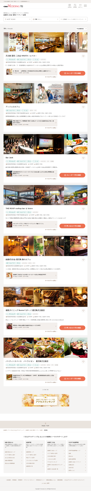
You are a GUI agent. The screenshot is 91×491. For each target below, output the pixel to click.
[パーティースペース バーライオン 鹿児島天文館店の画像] (45, 348)
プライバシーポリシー (29, 480)
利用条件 (20, 480)
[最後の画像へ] (84, 42)
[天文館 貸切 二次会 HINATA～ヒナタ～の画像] (45, 42)
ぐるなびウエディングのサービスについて (74, 480)
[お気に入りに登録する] (83, 56)
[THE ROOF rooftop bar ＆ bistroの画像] (45, 195)
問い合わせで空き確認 (74, 226)
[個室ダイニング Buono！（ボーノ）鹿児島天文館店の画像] (45, 297)
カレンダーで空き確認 (74, 73)
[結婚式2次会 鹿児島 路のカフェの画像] (45, 246)
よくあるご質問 (45, 483)
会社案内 (9, 480)
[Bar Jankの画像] (45, 144)
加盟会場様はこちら (51, 480)
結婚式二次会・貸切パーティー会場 (34, 430)
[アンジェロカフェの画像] (45, 93)
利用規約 (14, 480)
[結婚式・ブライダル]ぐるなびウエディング (14, 430)
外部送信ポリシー (40, 480)
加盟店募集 (60, 480)
